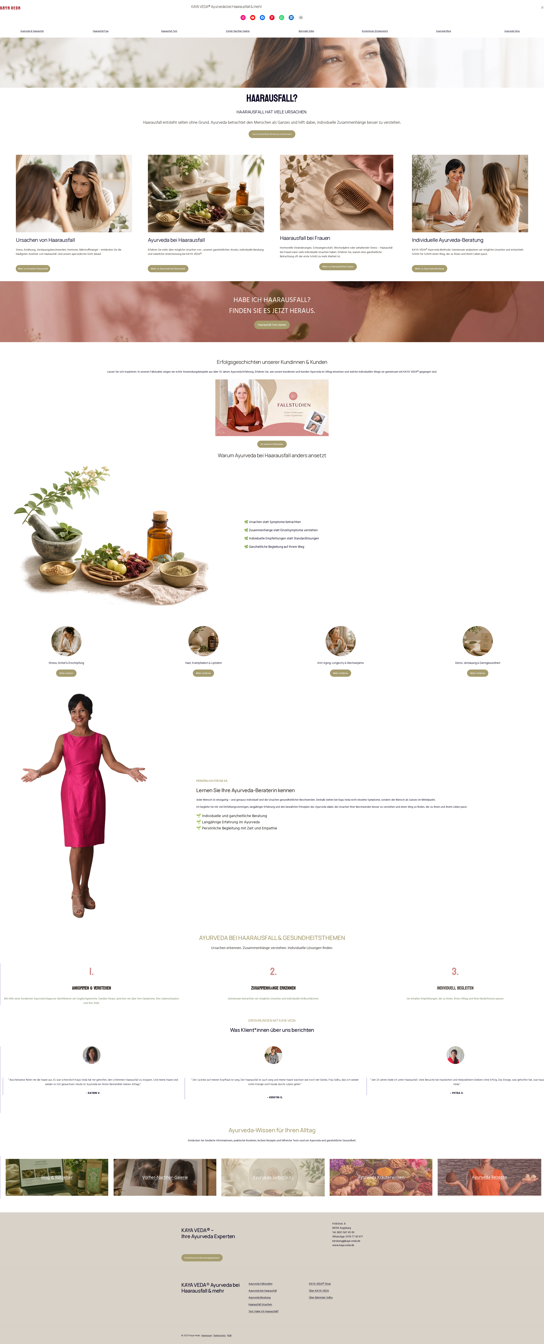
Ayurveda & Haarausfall (32, 31)
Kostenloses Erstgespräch (375, 31)
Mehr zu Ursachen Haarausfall (33, 268)
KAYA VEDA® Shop (320, 1283)
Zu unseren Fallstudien (272, 444)
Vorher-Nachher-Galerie (165, 1177)
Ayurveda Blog (443, 31)
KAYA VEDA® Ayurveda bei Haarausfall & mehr (226, 6)
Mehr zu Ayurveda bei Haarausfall (168, 268)
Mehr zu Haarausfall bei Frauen (338, 266)
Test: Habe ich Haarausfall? (263, 1311)
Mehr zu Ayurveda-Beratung (429, 268)
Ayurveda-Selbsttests (273, 1177)
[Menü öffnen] (542, 7)
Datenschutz (219, 1335)
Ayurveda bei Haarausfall (262, 1290)
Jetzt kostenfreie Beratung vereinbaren (272, 134)
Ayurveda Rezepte (489, 1177)
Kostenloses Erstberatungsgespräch (202, 1257)
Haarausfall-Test (169, 31)
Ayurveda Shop (512, 31)
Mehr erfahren (66, 673)
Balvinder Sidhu (306, 31)
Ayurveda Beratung (259, 1297)
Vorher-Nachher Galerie (238, 31)
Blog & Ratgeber (57, 1177)
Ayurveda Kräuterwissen (381, 1177)
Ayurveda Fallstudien (260, 1283)
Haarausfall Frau (101, 31)
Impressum (206, 1335)
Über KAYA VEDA (319, 1290)
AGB (229, 1335)
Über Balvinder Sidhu (321, 1297)
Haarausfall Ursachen (260, 1304)
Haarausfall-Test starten (272, 324)
